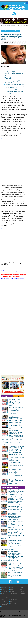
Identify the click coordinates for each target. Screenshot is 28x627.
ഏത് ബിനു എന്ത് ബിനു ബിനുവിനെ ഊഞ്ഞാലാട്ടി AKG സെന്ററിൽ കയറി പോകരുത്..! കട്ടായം (16, 481)
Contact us (13, 611)
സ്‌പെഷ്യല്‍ (22, 593)
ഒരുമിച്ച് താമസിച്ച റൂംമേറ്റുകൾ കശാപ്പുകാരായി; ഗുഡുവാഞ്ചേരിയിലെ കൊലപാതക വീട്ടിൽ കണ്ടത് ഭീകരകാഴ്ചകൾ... (16, 411)
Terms (20, 611)
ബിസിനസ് (4, 591)
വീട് (11, 601)
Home (1, 611)
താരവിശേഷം (16, 31)
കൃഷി (2, 593)
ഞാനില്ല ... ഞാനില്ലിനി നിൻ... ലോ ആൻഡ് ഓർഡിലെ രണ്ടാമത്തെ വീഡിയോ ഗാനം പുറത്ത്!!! (14, 73)
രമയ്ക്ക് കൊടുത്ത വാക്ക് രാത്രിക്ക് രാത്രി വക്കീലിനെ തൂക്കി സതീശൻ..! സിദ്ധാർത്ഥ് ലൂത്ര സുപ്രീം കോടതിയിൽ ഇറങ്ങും (16, 402)
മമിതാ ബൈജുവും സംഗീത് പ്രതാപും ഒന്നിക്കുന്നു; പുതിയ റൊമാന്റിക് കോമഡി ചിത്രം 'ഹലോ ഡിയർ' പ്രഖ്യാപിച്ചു (15, 91)
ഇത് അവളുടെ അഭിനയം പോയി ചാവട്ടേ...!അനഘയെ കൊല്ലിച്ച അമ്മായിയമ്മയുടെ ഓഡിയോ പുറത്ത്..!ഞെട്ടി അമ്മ (16, 425)
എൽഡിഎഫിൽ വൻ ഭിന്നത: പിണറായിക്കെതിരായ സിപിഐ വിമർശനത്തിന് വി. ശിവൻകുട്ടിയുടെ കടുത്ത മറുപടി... (16, 492)
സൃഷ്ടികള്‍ (22, 591)
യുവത (11, 598)
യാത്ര (21, 589)
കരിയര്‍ (3, 589)
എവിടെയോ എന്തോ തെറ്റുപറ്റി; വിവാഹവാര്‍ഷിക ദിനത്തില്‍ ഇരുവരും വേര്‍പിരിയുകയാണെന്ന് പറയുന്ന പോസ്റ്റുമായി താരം (15, 86)
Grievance (7, 613)
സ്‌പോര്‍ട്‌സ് (13, 593)
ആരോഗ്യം (12, 589)
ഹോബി (21, 588)
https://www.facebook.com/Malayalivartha (12, 279)
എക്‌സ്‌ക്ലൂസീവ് (14, 600)
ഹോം (3, 31)
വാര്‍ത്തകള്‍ (4, 588)
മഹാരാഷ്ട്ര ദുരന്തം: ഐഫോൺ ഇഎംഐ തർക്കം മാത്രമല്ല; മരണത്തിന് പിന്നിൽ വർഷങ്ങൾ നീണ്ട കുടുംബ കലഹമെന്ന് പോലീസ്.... (16, 449)
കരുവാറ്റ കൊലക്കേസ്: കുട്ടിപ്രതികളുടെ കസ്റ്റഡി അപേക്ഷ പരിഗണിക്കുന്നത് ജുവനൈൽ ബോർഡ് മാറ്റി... (16, 418)
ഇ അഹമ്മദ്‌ (13, 603)
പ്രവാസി (3, 606)
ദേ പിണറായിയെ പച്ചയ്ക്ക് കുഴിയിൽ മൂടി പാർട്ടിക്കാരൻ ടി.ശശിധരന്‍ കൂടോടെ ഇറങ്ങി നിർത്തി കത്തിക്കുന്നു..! (16, 465)
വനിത (12, 588)
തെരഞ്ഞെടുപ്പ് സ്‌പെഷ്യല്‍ (4, 603)
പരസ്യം (3, 601)
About (7, 611)
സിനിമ (8, 31)
